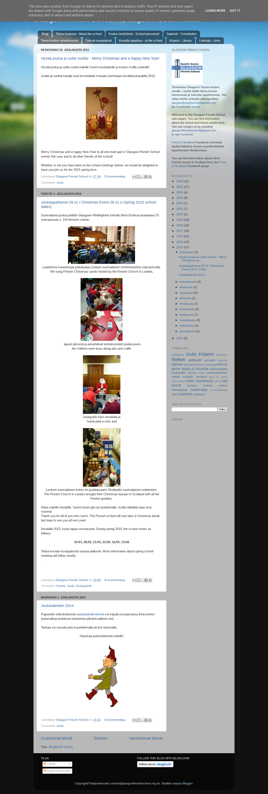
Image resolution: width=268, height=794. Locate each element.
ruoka (190, 381)
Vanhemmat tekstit (145, 738)
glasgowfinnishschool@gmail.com (194, 102)
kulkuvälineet (218, 369)
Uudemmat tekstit (56, 738)
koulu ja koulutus (195, 369)
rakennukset (178, 381)
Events (61, 585)
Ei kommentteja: (115, 176)
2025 (180, 187)
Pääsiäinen (221, 355)
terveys (192, 385)
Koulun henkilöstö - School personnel (134, 34)
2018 (180, 225)
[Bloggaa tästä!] (138, 177)
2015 (180, 242)
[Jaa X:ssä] (142, 177)
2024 (180, 192)
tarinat (176, 385)
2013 (180, 338)
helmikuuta (187, 325)
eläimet (177, 364)
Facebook (186, 134)
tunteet (207, 385)
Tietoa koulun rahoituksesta (59, 40)
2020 (180, 214)
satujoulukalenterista (90, 614)
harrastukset (191, 364)
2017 (180, 230)
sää (224, 381)
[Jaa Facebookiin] (146, 177)
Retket (178, 359)
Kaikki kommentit (57, 770)
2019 (180, 219)
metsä (176, 376)
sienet (217, 381)
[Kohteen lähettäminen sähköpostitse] (134, 177)
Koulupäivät (83, 585)
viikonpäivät (179, 389)
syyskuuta (187, 292)
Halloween (178, 354)
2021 (180, 208)
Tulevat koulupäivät (98, 40)
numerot (201, 376)
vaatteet (222, 385)
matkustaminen (217, 372)
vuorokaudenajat (218, 390)
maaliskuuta (188, 320)
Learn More (215, 11)
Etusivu (100, 738)
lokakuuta (186, 287)
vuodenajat (199, 389)
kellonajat (212, 364)
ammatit (209, 360)
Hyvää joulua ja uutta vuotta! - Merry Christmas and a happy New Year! (100, 58)
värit (174, 394)
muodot (188, 376)
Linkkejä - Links (209, 40)
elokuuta (186, 298)
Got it (235, 11)
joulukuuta (187, 252)
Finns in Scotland (183, 142)
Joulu (60, 182)
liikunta (192, 372)
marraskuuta (188, 281)
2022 (180, 203)
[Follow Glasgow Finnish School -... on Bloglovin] (155, 766)
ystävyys (199, 394)
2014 (180, 247)
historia (202, 364)
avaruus (222, 360)
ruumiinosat (204, 381)
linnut (201, 373)
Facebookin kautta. (188, 106)
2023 (180, 197)
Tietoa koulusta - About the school (79, 34)
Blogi (45, 34)
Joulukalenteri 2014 (57, 606)
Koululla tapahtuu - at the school (140, 40)
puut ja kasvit (218, 377)
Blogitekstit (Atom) (61, 746)
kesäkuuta (187, 303)
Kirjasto (206, 354)
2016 (180, 236)
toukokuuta (187, 309)
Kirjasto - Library (180, 40)
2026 (180, 181)
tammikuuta (188, 331)
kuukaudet (179, 372)
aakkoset (195, 360)
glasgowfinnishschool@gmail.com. (194, 130)
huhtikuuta (187, 314)
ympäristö (185, 394)
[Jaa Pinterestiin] (150, 177)
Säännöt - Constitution (181, 34)
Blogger (188, 783)
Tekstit (50, 764)
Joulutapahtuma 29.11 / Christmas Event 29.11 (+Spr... (201, 267)
